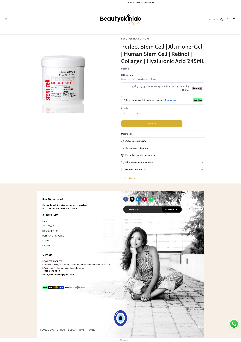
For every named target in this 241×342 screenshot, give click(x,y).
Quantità (124, 108)
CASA (45, 221)
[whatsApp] (150, 199)
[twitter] (132, 199)
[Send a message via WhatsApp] (234, 323)
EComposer (124, 340)
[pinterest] (144, 199)
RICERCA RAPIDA (50, 231)
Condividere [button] (129, 178)
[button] (6, 20)
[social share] (156, 199)
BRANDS (46, 245)
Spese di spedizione (129, 79)
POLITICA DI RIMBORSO (53, 236)
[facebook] (125, 199)
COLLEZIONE (48, 226)
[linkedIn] (138, 199)
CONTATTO (47, 241)
